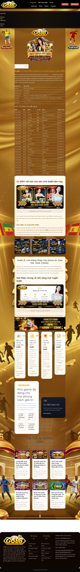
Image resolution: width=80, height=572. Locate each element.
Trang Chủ (33, 2)
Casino (46, 6)
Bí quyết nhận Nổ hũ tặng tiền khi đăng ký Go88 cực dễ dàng (40, 464)
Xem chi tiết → (47, 413)
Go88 (17, 266)
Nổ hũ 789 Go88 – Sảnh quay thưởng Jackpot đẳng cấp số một (57, 464)
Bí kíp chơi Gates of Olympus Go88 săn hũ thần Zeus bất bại (40, 495)
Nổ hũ (40, 6)
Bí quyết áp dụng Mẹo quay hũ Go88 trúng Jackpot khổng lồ (22, 495)
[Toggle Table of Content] (25, 66)
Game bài (34, 6)
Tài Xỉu (51, 2)
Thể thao (53, 6)
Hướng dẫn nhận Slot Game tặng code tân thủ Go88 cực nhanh (22, 464)
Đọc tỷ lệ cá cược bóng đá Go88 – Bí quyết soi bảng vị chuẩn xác (58, 495)
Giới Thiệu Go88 (42, 2)
